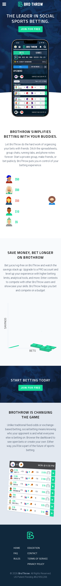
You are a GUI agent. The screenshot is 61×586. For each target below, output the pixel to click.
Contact (32, 553)
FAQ (15, 553)
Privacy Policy (35, 564)
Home (16, 548)
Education (33, 548)
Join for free (30, 29)
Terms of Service (37, 558)
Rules (16, 558)
